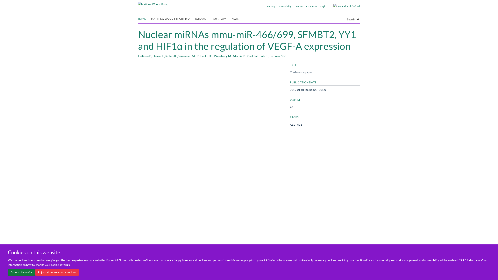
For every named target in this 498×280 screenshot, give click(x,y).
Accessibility (285, 6)
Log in (323, 6)
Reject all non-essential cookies (57, 272)
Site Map (271, 6)
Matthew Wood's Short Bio (170, 18)
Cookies (299, 6)
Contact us (311, 6)
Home (142, 18)
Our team (219, 18)
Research (201, 18)
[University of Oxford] (344, 6)
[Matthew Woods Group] (153, 2)
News (235, 18)
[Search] (358, 19)
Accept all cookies (21, 272)
